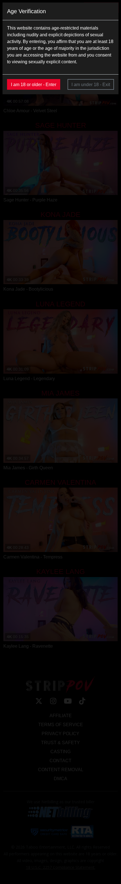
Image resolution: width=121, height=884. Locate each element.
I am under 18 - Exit (90, 84)
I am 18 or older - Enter (33, 84)
